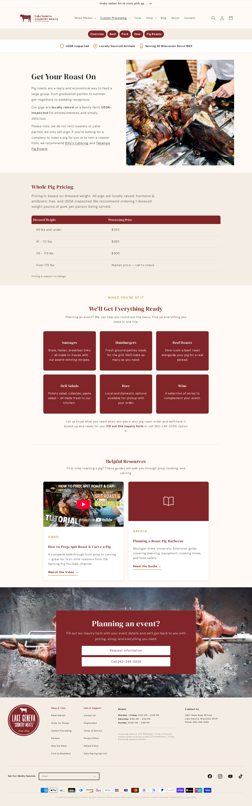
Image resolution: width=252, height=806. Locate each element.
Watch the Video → (63, 572)
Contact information (160, 797)
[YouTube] (230, 776)
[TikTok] (240, 776)
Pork (125, 34)
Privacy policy (113, 797)
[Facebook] (209, 776)
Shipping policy (177, 797)
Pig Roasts (154, 34)
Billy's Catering (76, 143)
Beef (113, 34)
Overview (97, 34)
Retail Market (58, 715)
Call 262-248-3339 (126, 662)
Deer (137, 34)
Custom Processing (61, 730)
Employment (90, 723)
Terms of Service (93, 730)
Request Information (126, 650)
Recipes (55, 738)
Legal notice (190, 797)
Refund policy (127, 797)
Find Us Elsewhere (61, 753)
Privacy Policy (91, 738)
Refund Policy (91, 746)
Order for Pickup (60, 723)
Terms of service (142, 797)
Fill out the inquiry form (125, 426)
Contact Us (90, 715)
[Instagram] (220, 776)
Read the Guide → (147, 566)
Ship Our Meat (59, 746)
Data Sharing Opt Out (95, 753)
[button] (85, 18)
